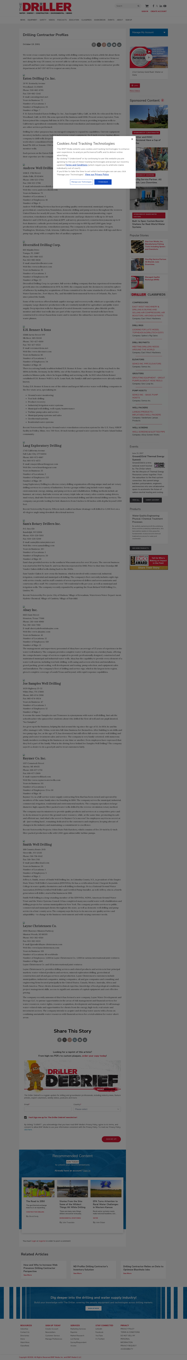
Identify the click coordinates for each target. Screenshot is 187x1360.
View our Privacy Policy (97, 174)
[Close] (132, 139)
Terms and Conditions (76, 165)
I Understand (103, 182)
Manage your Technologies (81, 182)
